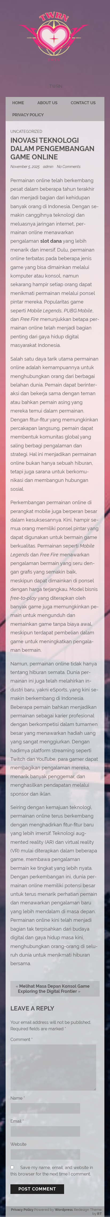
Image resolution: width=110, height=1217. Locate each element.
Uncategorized (26, 131)
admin (48, 166)
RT (99, 1214)
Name (17, 1098)
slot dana (51, 241)
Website (18, 1144)
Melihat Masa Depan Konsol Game (54, 986)
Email (17, 1121)
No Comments (69, 166)
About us (47, 102)
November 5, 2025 (25, 166)
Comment (21, 1039)
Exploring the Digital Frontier (47, 991)
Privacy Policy (28, 115)
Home (18, 102)
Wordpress (64, 1210)
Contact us (83, 102)
